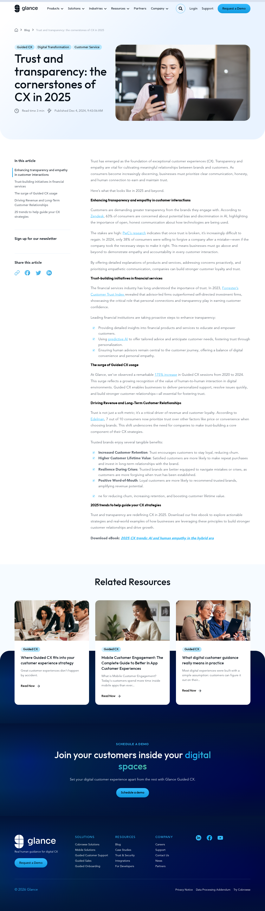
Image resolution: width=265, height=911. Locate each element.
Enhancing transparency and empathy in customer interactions (41, 172)
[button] (17, 273)
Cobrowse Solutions (87, 844)
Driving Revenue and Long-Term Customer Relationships (37, 202)
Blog (27, 30)
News (158, 860)
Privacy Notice (184, 889)
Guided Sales (83, 860)
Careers (160, 844)
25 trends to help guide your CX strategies (37, 214)
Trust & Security (125, 855)
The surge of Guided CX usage (36, 193)
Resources (118, 8)
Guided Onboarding (87, 866)
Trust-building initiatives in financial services (39, 184)
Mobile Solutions (85, 850)
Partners (140, 8)
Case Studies (123, 850)
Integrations (122, 860)
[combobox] (180, 8)
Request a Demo (234, 8)
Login (193, 8)
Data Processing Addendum (213, 889)
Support (207, 8)
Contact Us (162, 855)
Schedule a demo (132, 792)
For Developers (124, 866)
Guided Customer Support (91, 855)
